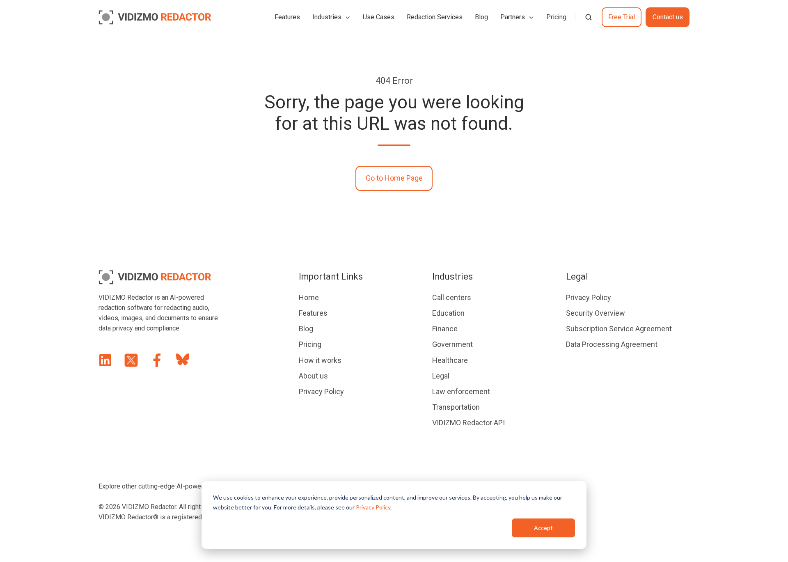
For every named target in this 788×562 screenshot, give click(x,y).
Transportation (456, 407)
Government (452, 344)
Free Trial (621, 17)
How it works (320, 360)
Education (448, 313)
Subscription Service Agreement (619, 328)
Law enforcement (461, 391)
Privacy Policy (373, 507)
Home (309, 297)
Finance (445, 328)
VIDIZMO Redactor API (468, 422)
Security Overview (595, 313)
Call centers (451, 297)
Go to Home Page (394, 178)
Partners (512, 17)
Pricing (556, 17)
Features (287, 17)
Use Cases (378, 17)
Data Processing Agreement (611, 344)
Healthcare (450, 360)
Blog (481, 17)
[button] (588, 17)
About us (313, 376)
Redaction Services (435, 17)
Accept (543, 527)
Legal (440, 376)
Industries (326, 17)
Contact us (668, 17)
